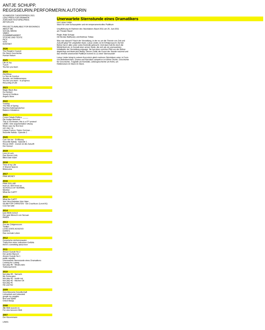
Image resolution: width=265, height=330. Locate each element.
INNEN (6, 217)
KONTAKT (7, 44)
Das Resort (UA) (10, 155)
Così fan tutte (8, 206)
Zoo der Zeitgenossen (12, 224)
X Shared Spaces (10, 167)
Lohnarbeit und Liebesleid (14, 294)
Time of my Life (9, 165)
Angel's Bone (8, 96)
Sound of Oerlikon (10, 94)
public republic (9, 258)
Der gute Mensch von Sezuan (16, 215)
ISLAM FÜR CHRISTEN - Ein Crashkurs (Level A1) (25, 203)
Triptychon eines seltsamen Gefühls (18, 242)
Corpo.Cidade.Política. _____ (15, 117)
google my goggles (11, 296)
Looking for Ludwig (11, 262)
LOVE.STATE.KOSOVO (13, 229)
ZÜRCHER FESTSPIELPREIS (16, 20)
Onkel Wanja (8, 301)
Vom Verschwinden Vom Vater (16, 201)
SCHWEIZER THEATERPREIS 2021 (19, 15)
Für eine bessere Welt (12, 310)
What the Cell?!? (10, 192)
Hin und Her (8, 285)
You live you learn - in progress (16, 80)
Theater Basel (66, 31)
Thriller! (6, 227)
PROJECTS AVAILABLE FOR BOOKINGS (21, 27)
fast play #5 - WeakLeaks (14, 265)
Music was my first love (13, 126)
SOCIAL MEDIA (10, 31)
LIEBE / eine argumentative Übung (18, 124)
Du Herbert (7, 92)
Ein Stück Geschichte (12, 53)
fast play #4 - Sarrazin (12, 274)
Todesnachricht (9, 267)
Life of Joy (7, 63)
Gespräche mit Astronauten (15, 240)
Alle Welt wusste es (11, 308)
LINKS (5, 322)
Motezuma (7, 169)
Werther (6, 190)
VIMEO (6, 33)
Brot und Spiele (9, 298)
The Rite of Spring (10, 106)
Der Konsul (7, 146)
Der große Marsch (11, 254)
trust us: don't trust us (12, 186)
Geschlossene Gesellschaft (15, 292)
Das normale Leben (11, 233)
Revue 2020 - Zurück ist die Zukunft (18, 144)
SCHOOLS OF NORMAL (14, 188)
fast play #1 (8, 283)
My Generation (9, 276)
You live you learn (10, 67)
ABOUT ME (8, 29)
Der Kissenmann (10, 317)
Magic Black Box (10, 90)
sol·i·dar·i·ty (8, 128)
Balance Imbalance (11, 110)
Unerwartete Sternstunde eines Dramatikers (22, 260)
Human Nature (9, 55)
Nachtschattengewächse (14, 108)
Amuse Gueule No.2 (11, 252)
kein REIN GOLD (10, 213)
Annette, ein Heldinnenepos (14, 78)
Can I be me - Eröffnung (13, 139)
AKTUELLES (8, 22)
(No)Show (7, 74)
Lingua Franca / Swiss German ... (17, 130)
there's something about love (15, 244)
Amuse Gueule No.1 (11, 256)
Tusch (5, 65)
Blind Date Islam (10, 157)
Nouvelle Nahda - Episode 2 (15, 132)
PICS (5, 39)
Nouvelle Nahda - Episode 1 (15, 142)
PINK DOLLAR (9, 183)
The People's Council (12, 51)
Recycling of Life (10, 83)
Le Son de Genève (11, 76)
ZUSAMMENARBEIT (12, 35)
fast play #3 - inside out (13, 278)
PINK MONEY (9, 176)
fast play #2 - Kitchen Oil (13, 280)
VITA (5, 42)
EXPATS (6, 231)
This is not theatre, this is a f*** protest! (20, 121)
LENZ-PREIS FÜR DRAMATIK (16, 18)
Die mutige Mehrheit (11, 119)
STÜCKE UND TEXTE (12, 37)
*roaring (6, 104)
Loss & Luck (8, 153)
